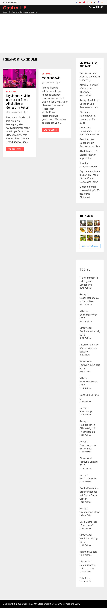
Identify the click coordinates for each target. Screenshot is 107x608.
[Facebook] (77, 2)
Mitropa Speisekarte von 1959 (88, 315)
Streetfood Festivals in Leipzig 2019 (90, 365)
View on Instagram (90, 246)
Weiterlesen (15, 149)
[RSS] (92, 2)
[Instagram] (88, 2)
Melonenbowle (51, 78)
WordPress (64, 604)
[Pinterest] (85, 2)
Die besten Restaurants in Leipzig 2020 (88, 565)
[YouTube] (81, 2)
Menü (99, 7)
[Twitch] (99, 2)
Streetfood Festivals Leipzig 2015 (89, 538)
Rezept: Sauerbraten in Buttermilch (88, 445)
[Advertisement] (53, 33)
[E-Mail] (102, 2)
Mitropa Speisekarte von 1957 (88, 381)
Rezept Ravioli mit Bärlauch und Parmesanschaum (89, 104)
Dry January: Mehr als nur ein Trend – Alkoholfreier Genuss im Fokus (18, 101)
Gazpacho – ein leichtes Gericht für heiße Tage (90, 76)
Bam (77, 604)
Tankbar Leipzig (88, 551)
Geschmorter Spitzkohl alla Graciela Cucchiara (90, 143)
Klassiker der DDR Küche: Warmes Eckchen (89, 348)
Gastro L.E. (15, 8)
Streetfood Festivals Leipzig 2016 (89, 462)
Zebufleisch (86, 578)
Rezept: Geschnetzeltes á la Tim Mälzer (89, 298)
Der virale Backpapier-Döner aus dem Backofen (90, 131)
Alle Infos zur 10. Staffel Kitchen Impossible (89, 155)
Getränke (11, 92)
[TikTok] (95, 2)
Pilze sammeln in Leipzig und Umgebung (89, 281)
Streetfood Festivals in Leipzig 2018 (90, 331)
